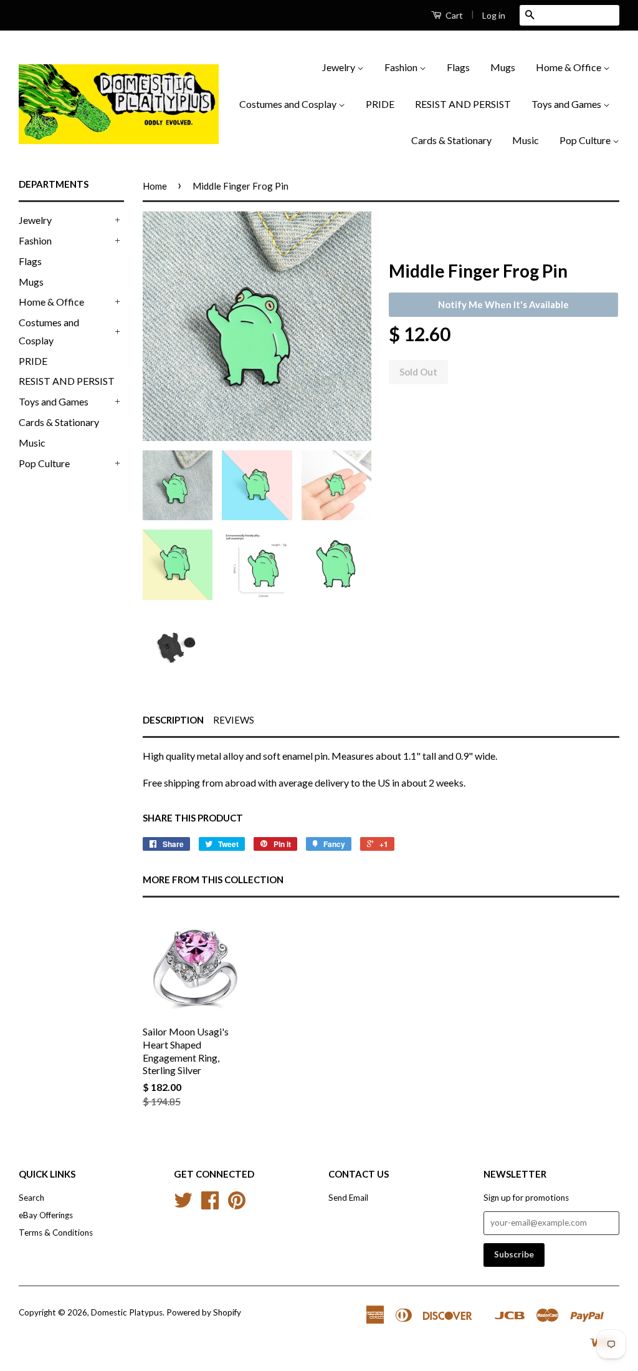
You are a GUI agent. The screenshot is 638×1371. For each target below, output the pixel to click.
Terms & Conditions (56, 1233)
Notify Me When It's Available (503, 304)
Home (155, 185)
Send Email (348, 1198)
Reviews (233, 719)
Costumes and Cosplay (288, 104)
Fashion (401, 67)
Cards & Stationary (451, 140)
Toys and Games (567, 104)
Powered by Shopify (203, 1312)
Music (525, 140)
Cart (453, 15)
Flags (458, 67)
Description (173, 719)
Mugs (502, 67)
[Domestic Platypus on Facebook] (210, 1204)
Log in (493, 15)
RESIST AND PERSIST (463, 104)
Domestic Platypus (127, 1312)
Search (31, 1198)
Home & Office (569, 67)
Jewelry (339, 67)
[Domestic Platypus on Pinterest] (236, 1204)
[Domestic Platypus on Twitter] (183, 1204)
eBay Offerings (46, 1215)
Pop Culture (585, 140)
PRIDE (380, 104)
